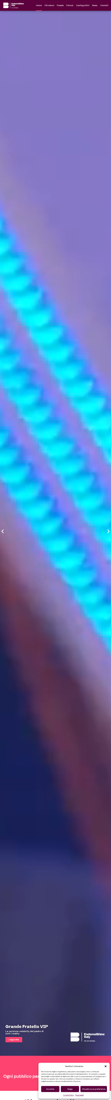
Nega (70, 1089)
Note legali (79, 1095)
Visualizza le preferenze (93, 1089)
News (94, 5)
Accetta (50, 1089)
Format (69, 5)
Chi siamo (49, 5)
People (60, 5)
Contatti (104, 5)
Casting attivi (82, 5)
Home (39, 5)
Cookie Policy (68, 1095)
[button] (105, 1066)
